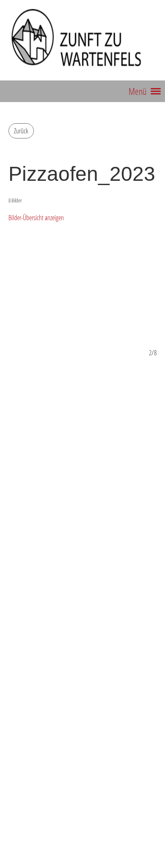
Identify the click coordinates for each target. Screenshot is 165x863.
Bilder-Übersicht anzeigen (36, 217)
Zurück (21, 131)
